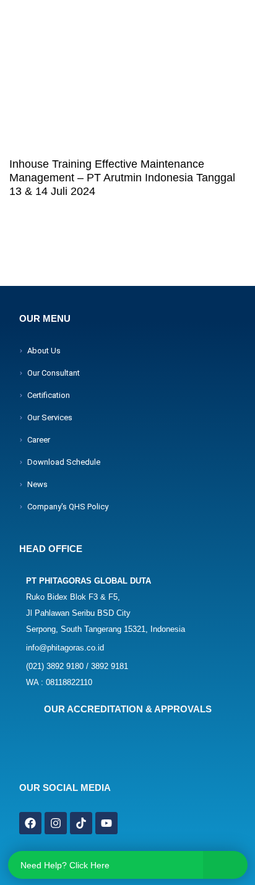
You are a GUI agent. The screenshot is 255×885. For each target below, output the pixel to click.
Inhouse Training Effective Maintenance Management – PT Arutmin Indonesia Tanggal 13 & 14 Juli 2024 (122, 177)
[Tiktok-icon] (81, 823)
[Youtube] (106, 823)
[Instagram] (56, 823)
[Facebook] (30, 823)
